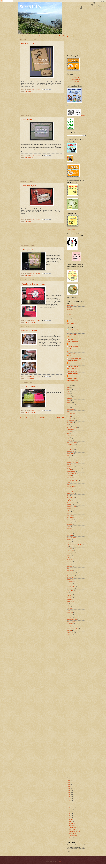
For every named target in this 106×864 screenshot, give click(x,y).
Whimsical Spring (70, 581)
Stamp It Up (30, 6)
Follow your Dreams (71, 486)
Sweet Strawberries (71, 497)
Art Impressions (70, 422)
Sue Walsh (69, 314)
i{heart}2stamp (71, 353)
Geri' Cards (70, 339)
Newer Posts (23, 417)
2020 (69, 782)
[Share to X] (47, 89)
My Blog (70, 355)
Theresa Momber (70, 449)
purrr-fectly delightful (71, 586)
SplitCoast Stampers (71, 405)
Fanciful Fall (69, 475)
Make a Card (69, 610)
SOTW (68, 495)
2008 (69, 800)
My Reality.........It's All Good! (74, 358)
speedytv (69, 526)
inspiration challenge (71, 471)
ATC (68, 592)
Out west (68, 458)
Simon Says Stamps (71, 460)
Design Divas (69, 504)
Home (23, 36)
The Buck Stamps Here (73, 373)
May (70, 815)
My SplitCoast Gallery (71, 229)
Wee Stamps (69, 630)
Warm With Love (70, 550)
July (70, 811)
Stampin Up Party (29, 330)
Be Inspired (69, 499)
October (71, 805)
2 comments (37, 89)
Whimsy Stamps (70, 409)
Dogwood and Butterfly (71, 506)
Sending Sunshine (70, 451)
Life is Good (69, 489)
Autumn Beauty (70, 453)
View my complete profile (72, 323)
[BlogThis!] (46, 89)
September (71, 807)
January (71, 837)
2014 (69, 788)
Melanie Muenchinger (71, 420)
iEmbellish (70, 344)
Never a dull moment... (73, 360)
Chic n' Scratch (49, 393)
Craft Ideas (27, 322)
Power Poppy (69, 447)
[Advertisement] (42, 104)
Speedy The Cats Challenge (72, 462)
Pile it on (68, 446)
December (71, 801)
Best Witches (69, 594)
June (70, 813)
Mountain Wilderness (71, 491)
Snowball (68, 573)
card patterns (69, 524)
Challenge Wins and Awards (47, 36)
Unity (68, 411)
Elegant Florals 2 (70, 601)
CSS (68, 415)
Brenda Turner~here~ (76, 79)
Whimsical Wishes (70, 552)
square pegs (69, 528)
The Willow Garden (72, 378)
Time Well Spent (28, 185)
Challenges (69, 389)
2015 (69, 786)
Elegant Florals (70, 599)
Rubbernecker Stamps (71, 572)
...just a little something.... (74, 329)
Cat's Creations (71, 332)
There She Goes (70, 623)
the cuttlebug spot (70, 429)
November (71, 803)
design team (69, 396)
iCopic (68, 557)
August (71, 809)
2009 (69, 798)
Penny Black (69, 541)
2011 (69, 794)
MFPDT (68, 436)
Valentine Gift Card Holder (33, 283)
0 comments (37, 155)
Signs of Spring (70, 617)
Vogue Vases (69, 548)
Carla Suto (76, 81)
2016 (69, 784)
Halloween (69, 606)
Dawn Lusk (69, 307)
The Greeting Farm (71, 478)
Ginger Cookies (70, 604)
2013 (69, 790)
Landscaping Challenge (71, 537)
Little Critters (69, 539)
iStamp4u (70, 351)
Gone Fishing (69, 533)
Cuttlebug (69, 400)
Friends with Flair (70, 488)
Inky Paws (70, 348)
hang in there (69, 455)
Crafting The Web (72, 334)
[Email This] (45, 89)
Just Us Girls (69, 440)
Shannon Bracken (70, 311)
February (71, 821)
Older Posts (60, 417)
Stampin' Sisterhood (71, 575)
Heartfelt (68, 564)
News (68, 568)
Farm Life (69, 508)
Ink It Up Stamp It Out (73, 346)
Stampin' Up (30, 91)
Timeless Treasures (71, 520)
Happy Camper (70, 510)
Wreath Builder (70, 634)
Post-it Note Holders (30, 386)
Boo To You (69, 559)
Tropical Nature (70, 626)
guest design (69, 431)
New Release (69, 566)
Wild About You (70, 583)
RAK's (68, 542)
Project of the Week (71, 466)
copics (68, 391)
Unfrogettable (27, 249)
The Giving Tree (70, 577)
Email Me (83, 115)
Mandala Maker (70, 612)
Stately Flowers (70, 519)
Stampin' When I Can (73, 368)
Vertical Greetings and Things (73, 628)
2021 (69, 780)
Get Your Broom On (71, 531)
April (70, 817)
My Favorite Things (71, 444)
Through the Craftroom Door (72, 480)
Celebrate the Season (71, 530)
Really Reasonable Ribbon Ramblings (74, 544)
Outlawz (68, 407)
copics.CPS (69, 469)
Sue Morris (69, 312)
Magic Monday (70, 608)
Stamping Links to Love (72, 619)
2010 (69, 796)
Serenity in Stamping (73, 366)
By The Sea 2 (69, 595)
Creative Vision (70, 562)
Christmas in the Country (72, 502)
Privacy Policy (70, 615)
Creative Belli (69, 561)
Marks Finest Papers (71, 413)
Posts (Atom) (28, 419)
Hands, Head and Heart (73, 341)
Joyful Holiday (70, 535)
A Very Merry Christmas (72, 473)
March (70, 819)
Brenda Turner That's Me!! (72, 305)
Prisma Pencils (70, 614)
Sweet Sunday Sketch (71, 621)
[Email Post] (42, 89)
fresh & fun (70, 336)
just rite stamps (70, 584)
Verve (68, 546)
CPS (68, 424)
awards (68, 484)
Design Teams (32, 36)
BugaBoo (69, 464)
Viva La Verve (70, 579)
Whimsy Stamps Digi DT (72, 427)
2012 (69, 792)
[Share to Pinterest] (50, 89)
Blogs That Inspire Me (65, 36)
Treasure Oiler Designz (73, 380)
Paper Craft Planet (70, 477)
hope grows (69, 555)
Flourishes (69, 426)
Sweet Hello (26, 119)
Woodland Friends (70, 632)
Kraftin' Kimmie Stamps (72, 442)
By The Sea (69, 500)
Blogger (59, 861)
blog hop (68, 522)
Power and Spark (70, 517)
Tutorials (68, 482)
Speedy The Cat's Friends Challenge (74, 468)
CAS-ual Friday (70, 597)
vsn (67, 637)
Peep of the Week (70, 493)
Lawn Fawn (69, 513)
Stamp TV (69, 394)
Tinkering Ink (69, 625)
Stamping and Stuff (72, 371)
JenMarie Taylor (70, 309)
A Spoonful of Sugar (71, 588)
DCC (68, 433)
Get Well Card (27, 43)
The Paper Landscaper (73, 375)
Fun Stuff (27, 378)
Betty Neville (76, 77)
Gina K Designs (70, 418)
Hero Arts (69, 511)
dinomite (68, 553)
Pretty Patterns (70, 570)
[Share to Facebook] (49, 89)
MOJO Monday (70, 515)
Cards (26, 91)
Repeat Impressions (71, 404)
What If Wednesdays (71, 435)
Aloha (68, 457)
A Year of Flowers (70, 590)
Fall (67, 603)
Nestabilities (69, 398)
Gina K (68, 393)
